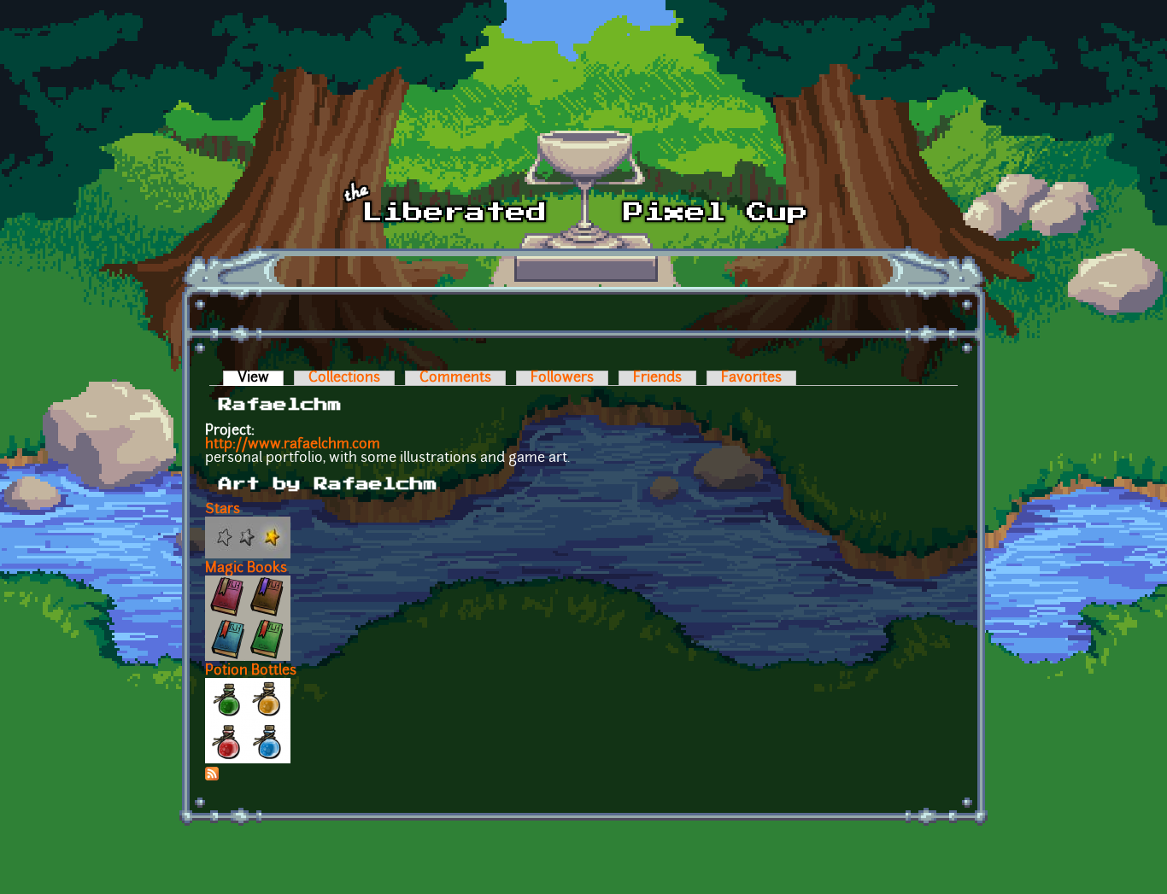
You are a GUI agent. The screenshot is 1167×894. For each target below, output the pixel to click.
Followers (562, 378)
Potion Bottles (250, 671)
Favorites (751, 378)
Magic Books (246, 569)
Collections (344, 378)
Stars (222, 510)
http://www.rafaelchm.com (292, 445)
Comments (455, 378)
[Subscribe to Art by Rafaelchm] (212, 777)
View (261, 378)
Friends (657, 378)
